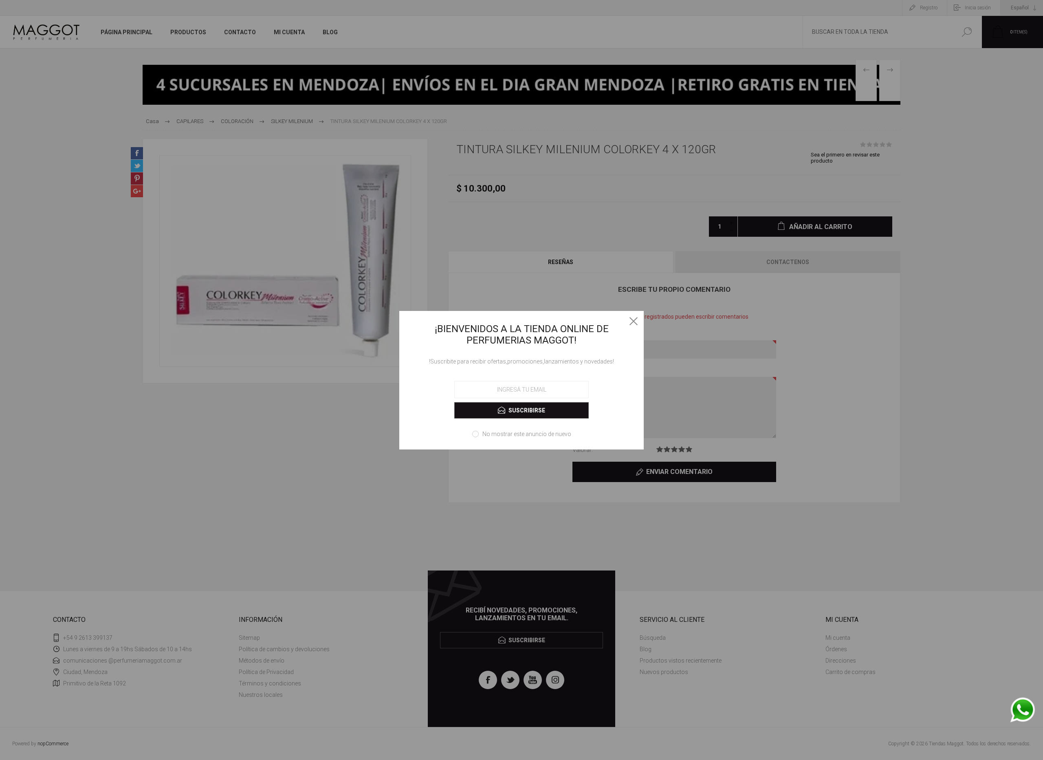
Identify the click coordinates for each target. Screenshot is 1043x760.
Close (633, 321)
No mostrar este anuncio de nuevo (526, 434)
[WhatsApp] (1022, 710)
